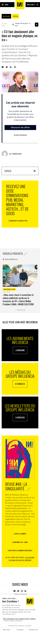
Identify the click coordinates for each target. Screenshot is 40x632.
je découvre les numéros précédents (20, 550)
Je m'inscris (20, 417)
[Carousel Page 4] (22, 310)
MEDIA (15, 16)
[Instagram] (22, 591)
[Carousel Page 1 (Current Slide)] (15, 310)
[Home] (20, 4)
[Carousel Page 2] (17, 310)
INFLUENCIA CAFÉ (9, 289)
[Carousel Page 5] (24, 310)
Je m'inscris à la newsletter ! (18, 220)
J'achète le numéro (20, 533)
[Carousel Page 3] (20, 310)
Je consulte (20, 383)
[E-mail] (15, 67)
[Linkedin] (11, 67)
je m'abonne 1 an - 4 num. (20, 542)
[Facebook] (3, 67)
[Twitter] (7, 67)
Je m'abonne (20, 350)
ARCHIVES (6, 16)
